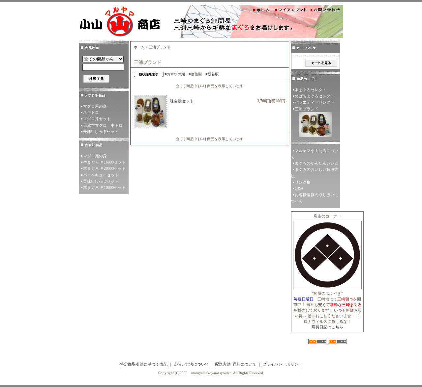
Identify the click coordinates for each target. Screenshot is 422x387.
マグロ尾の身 (95, 106)
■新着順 (212, 74)
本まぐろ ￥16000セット (104, 162)
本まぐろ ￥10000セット (104, 187)
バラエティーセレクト (314, 102)
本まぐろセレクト (310, 90)
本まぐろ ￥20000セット (104, 168)
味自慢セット (182, 101)
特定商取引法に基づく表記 (143, 364)
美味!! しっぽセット (100, 131)
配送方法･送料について (235, 364)
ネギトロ (91, 112)
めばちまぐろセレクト (314, 96)
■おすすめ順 (175, 74)
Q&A (299, 188)
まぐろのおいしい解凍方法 (314, 172)
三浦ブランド (159, 47)
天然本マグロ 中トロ (103, 125)
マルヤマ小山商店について (314, 153)
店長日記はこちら (327, 327)
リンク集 (303, 182)
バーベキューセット (101, 175)
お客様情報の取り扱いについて (314, 198)
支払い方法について (191, 364)
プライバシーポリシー (282, 364)
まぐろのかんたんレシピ (316, 163)
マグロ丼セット (97, 118)
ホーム (139, 47)
